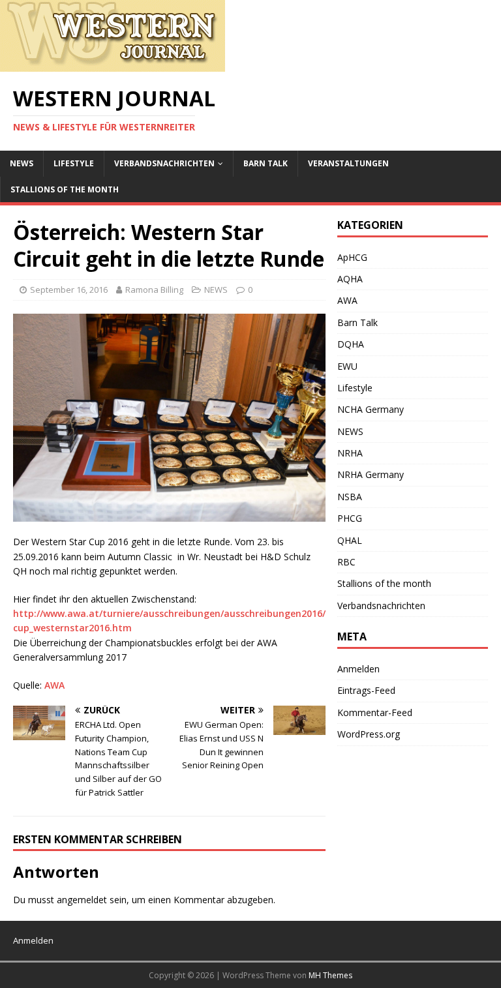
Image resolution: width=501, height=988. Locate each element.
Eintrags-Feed (366, 690)
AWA (54, 685)
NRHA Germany (370, 474)
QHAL (349, 540)
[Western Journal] (112, 64)
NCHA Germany (370, 409)
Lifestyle (73, 163)
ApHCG (352, 257)
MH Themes (330, 975)
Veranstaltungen (348, 163)
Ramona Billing (154, 289)
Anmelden (358, 669)
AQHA (350, 279)
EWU (347, 366)
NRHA (350, 453)
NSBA (349, 496)
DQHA (350, 344)
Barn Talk (265, 163)
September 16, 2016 (69, 289)
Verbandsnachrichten (164, 163)
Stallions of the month (64, 189)
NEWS (21, 163)
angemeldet (82, 899)
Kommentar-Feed (374, 712)
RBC (346, 562)
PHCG (349, 518)
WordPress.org (368, 734)
